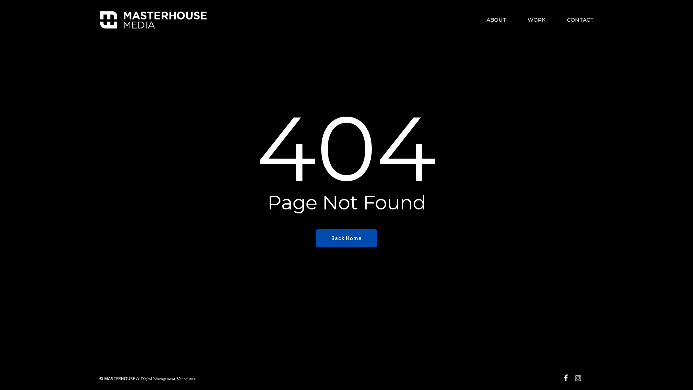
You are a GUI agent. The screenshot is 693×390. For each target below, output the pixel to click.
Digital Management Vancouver (147, 379)
